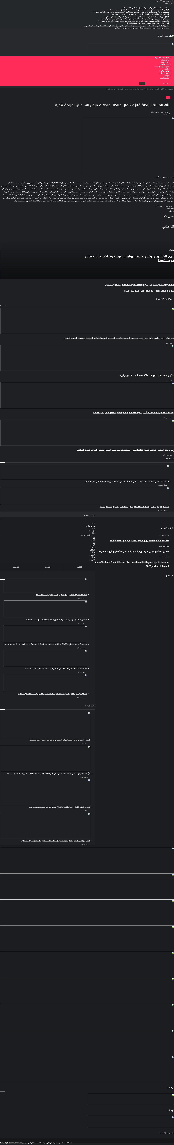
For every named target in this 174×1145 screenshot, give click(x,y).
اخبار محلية (165, 60)
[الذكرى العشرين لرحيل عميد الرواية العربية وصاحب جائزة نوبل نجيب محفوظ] (87, 886)
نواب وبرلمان (164, 71)
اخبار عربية (165, 62)
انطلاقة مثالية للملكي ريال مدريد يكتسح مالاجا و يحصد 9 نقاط (145, 8)
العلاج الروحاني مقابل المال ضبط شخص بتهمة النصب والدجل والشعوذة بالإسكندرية (137, 17)
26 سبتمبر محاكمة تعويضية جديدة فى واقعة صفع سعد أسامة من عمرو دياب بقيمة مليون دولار (133, 21)
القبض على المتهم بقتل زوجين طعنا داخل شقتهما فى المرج (146, 23)
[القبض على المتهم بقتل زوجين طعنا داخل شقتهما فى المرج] (87, 1043)
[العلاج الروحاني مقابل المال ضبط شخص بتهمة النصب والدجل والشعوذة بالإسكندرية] (87, 965)
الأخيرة (47, 567)
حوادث (166, 75)
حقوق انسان (164, 73)
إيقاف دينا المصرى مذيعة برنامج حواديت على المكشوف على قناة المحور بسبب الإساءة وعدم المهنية (127, 481)
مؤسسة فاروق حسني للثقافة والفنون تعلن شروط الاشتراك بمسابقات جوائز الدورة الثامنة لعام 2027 (130, 12)
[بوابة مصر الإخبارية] (166, 36)
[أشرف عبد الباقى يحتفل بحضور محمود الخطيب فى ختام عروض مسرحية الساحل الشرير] (84, 496)
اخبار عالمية (164, 64)
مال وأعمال (164, 78)
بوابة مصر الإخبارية (162, 57)
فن (168, 97)
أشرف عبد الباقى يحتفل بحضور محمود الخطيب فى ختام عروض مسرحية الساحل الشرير (134, 507)
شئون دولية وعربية (162, 66)
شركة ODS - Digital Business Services (12, 1143)
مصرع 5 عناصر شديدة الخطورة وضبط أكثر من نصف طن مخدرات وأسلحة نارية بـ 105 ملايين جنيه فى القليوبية (126, 26)
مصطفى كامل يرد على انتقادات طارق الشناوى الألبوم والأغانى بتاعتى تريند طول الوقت (135, 19)
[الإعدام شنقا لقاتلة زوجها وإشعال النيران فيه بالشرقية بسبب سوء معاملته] (87, 939)
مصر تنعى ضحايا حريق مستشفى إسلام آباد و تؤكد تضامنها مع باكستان (142, 28)
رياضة (167, 69)
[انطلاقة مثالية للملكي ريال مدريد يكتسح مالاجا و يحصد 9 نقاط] (87, 727)
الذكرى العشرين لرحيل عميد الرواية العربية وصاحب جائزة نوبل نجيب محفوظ (139, 10)
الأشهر (79, 567)
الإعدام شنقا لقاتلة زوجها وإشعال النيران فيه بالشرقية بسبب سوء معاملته (140, 14)
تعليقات (16, 567)
